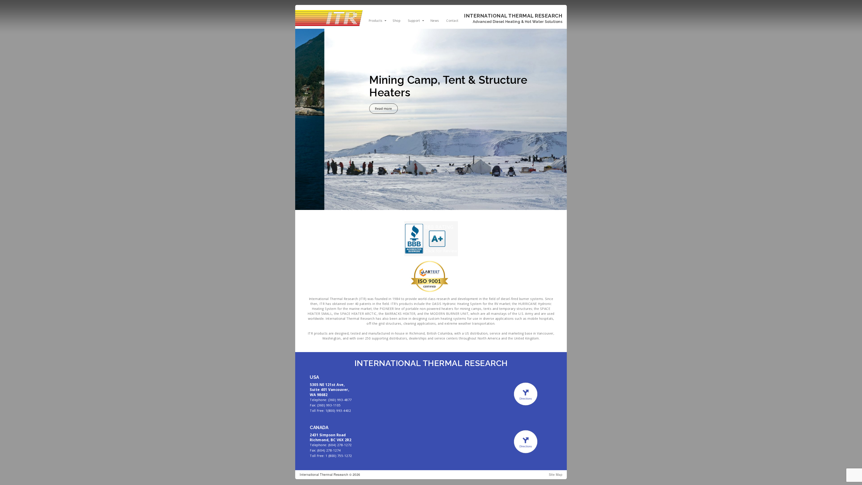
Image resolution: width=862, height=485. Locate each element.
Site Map (555, 474)
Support (414, 20)
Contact (452, 20)
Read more (354, 108)
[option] (431, 119)
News (434, 20)
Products (376, 20)
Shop (396, 20)
